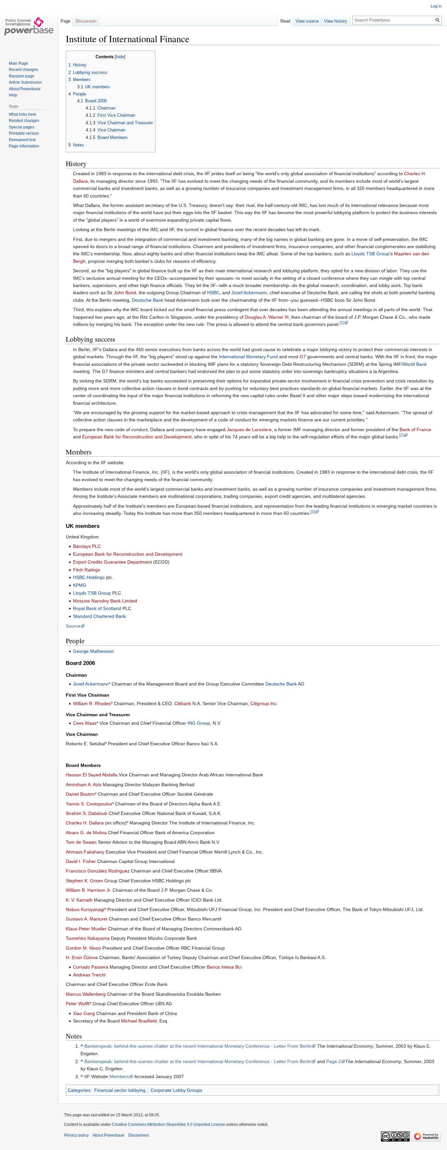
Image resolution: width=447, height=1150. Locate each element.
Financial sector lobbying (120, 1090)
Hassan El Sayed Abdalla (91, 774)
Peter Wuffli (78, 1003)
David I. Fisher (81, 861)
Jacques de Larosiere (249, 429)
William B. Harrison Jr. (88, 890)
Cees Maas (85, 723)
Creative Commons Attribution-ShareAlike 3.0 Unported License (168, 1124)
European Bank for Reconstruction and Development (136, 436)
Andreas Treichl (89, 974)
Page (65, 21)
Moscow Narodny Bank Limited (105, 600)
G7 (303, 356)
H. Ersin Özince (82, 957)
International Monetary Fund (248, 356)
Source (73, 626)
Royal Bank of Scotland (97, 608)
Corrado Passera (90, 967)
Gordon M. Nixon (83, 948)
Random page (21, 76)
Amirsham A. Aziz (83, 784)
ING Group (199, 723)
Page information (24, 146)
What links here (22, 114)
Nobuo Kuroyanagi (85, 909)
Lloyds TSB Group (370, 253)
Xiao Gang (84, 1013)
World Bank (415, 364)
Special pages (21, 127)
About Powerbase (25, 89)
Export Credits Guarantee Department (112, 562)
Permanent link (22, 140)
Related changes (24, 120)
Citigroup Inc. (264, 703)
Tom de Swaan (81, 842)
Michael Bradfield (139, 1020)
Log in (436, 6)
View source (307, 21)
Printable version (24, 133)
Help (13, 95)
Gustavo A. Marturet (86, 919)
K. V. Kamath (79, 900)
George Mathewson (93, 651)
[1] (342, 322)
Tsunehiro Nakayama (88, 938)
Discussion (86, 21)
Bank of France (415, 429)
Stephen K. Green (84, 880)
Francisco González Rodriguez (98, 870)
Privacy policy (76, 1135)
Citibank (182, 703)
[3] (313, 512)
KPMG (79, 585)
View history (335, 21)
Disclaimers (138, 1135)
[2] (401, 435)
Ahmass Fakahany (85, 851)
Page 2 (333, 1061)
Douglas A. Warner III (267, 317)
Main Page (18, 63)
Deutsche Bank (147, 300)
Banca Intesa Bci (224, 967)
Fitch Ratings (86, 569)
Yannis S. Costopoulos (89, 803)
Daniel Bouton (80, 794)
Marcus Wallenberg (86, 994)
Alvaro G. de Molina (86, 832)
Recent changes (23, 69)
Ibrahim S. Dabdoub (86, 813)
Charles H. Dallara (85, 822)
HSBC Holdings (89, 577)
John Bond (125, 292)
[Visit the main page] (29, 26)
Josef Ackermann (249, 292)
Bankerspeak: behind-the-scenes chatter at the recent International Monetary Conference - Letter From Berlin (198, 1046)
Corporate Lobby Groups (176, 1090)
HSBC (213, 292)
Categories (79, 1090)
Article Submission (25, 82)
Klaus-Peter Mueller (86, 928)
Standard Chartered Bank (99, 616)
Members (119, 1076)
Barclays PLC (87, 546)
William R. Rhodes (92, 703)
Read (285, 21)
